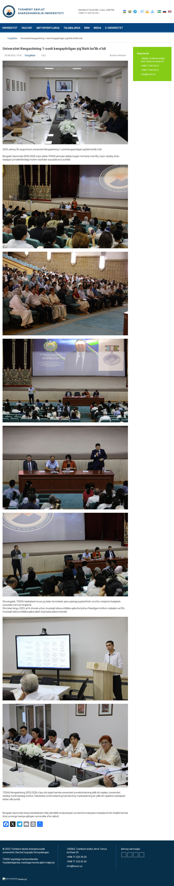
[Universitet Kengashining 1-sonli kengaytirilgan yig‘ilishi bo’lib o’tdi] (65, 206)
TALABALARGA (72, 28)
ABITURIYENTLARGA (47, 28)
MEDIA (97, 28)
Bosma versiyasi (118, 55)
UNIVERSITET (10, 28)
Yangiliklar (30, 55)
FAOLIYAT (27, 28)
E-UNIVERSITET (114, 28)
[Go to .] (4, 38)
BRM (87, 28)
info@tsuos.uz (148, 74)
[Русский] (165, 11)
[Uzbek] (159, 11)
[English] (169, 11)
